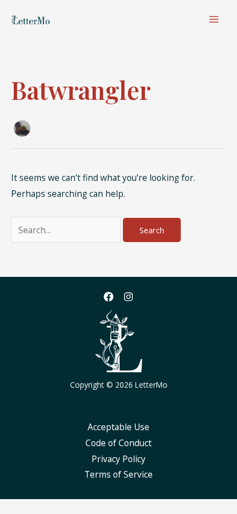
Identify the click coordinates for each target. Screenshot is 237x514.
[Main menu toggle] (214, 19)
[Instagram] (128, 297)
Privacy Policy (118, 459)
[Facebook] (109, 297)
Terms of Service (118, 474)
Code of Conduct (118, 443)
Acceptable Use (118, 427)
